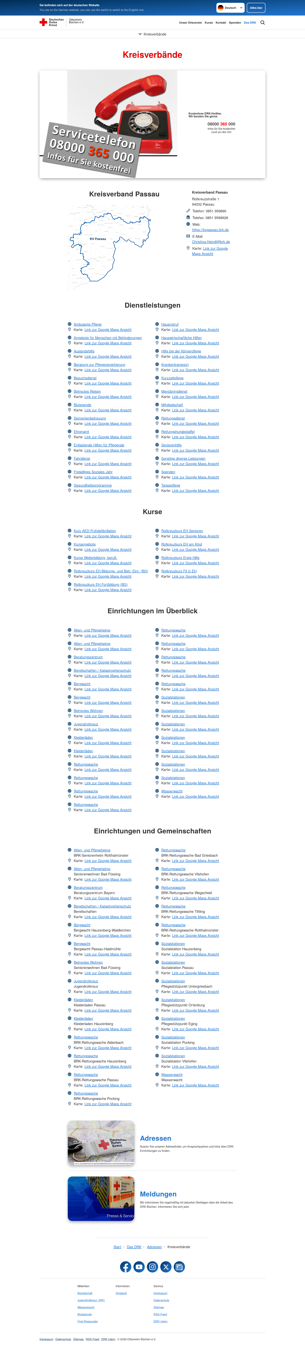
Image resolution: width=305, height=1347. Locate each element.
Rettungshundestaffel (178, 431)
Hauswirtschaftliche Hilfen (181, 337)
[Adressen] (101, 1143)
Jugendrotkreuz (86, 723)
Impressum (160, 1293)
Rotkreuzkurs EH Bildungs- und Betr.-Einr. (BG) (111, 570)
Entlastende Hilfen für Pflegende (99, 444)
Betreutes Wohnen (88, 710)
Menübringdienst (174, 391)
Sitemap (159, 1307)
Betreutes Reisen (87, 391)
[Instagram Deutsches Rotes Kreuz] (152, 1267)
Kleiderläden (83, 737)
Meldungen (158, 1194)
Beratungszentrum (88, 656)
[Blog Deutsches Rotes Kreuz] (179, 1267)
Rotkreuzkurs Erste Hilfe (180, 557)
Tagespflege (170, 485)
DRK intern (161, 1321)
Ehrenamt (81, 431)
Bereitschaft (84, 1293)
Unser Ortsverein (190, 22)
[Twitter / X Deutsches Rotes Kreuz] (166, 1267)
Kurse (209, 22)
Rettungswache (86, 764)
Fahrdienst (82, 458)
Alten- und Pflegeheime (92, 630)
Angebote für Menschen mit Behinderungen (108, 337)
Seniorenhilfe (171, 444)
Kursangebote (85, 544)
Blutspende (82, 404)
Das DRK (250, 22)
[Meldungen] (101, 1199)
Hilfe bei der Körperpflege (181, 351)
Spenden (235, 22)
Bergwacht (82, 683)
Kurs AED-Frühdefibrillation (95, 530)
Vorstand (121, 1293)
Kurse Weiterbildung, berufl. (95, 557)
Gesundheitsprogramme (93, 485)
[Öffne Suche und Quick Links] (262, 22)
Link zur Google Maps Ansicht (210, 251)
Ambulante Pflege (87, 324)
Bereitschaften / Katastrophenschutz (102, 670)
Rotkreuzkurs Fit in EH (179, 570)
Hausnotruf (170, 324)
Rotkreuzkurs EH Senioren (182, 530)
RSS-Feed (160, 1314)
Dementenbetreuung (90, 418)
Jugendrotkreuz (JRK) (91, 1300)
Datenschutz (161, 1300)
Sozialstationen (173, 697)
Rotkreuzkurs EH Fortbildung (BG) (101, 584)
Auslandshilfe (84, 351)
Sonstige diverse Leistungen (183, 458)
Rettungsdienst (173, 418)
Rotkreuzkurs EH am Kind (181, 544)
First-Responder (87, 1321)
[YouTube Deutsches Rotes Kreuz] (139, 1267)
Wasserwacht (172, 791)
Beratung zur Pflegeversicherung (99, 364)
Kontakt (221, 22)
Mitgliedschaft (172, 404)
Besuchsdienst (85, 377)
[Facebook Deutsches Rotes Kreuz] (125, 1267)
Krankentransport (175, 364)
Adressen (155, 1138)
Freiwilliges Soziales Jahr (93, 471)
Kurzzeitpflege (172, 377)
